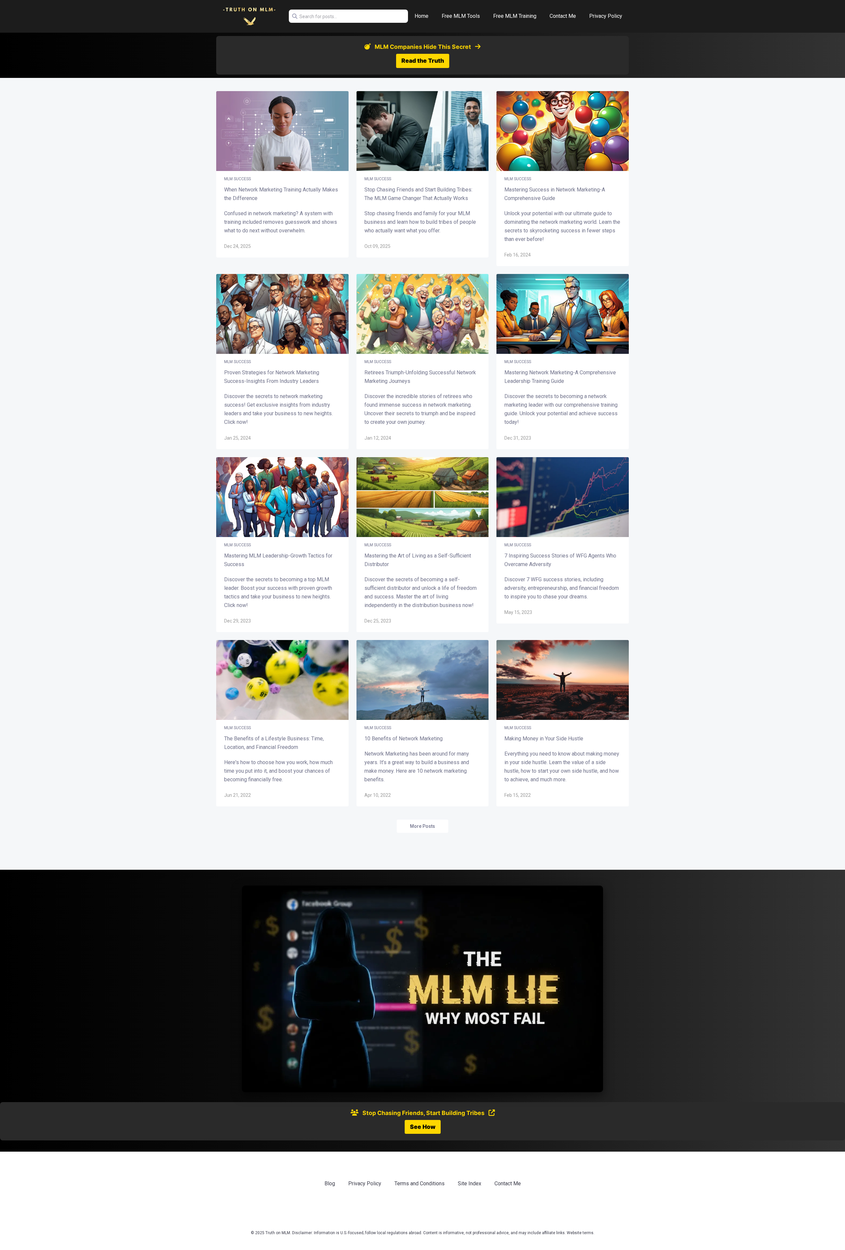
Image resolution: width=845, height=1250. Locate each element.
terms (588, 1233)
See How (422, 1126)
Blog (329, 1183)
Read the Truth (422, 60)
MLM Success (237, 179)
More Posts (422, 826)
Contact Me (563, 16)
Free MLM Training (514, 16)
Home (421, 16)
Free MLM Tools (461, 16)
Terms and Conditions (419, 1183)
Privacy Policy (605, 16)
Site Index (469, 1183)
